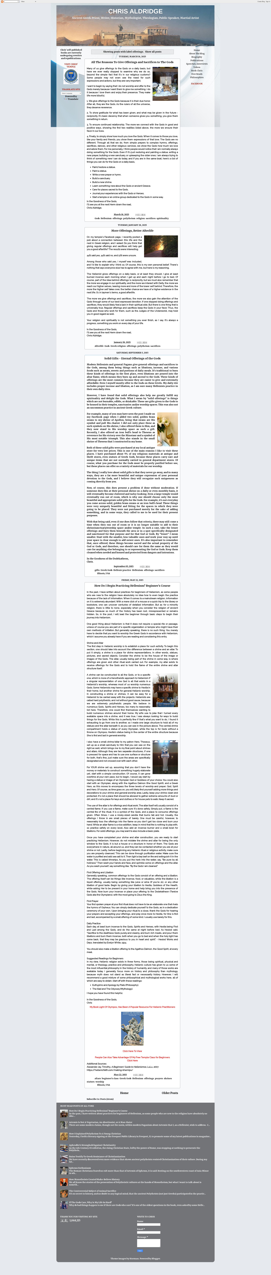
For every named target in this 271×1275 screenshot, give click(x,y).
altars (98, 1078)
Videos (196, 67)
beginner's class (110, 1078)
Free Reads (196, 74)
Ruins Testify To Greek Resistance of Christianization (97, 1156)
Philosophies (197, 77)
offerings (117, 218)
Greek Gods (106, 570)
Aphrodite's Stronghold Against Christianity (92, 1145)
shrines (168, 1078)
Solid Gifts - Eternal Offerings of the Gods (132, 358)
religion (140, 218)
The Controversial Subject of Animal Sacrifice (92, 1191)
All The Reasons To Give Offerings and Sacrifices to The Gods (132, 62)
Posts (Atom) (107, 1099)
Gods (97, 218)
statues (91, 1081)
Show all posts (153, 51)
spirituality (163, 218)
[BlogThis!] (138, 215)
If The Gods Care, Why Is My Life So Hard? (90, 1202)
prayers (159, 1078)
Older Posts (170, 1093)
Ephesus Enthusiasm (80, 1168)
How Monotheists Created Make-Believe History (94, 1179)
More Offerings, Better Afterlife (132, 230)
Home (124, 1093)
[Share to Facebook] (142, 215)
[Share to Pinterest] (144, 215)
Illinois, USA (103, 573)
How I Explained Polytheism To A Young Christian (95, 1133)
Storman (134, 1258)
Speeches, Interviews (197, 64)
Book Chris (197, 70)
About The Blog (197, 53)
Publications (196, 60)
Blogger (156, 1258)
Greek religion (118, 346)
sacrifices (151, 218)
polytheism (129, 218)
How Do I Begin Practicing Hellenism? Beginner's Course (132, 585)
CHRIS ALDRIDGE (135, 11)
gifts (97, 570)
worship (99, 1081)
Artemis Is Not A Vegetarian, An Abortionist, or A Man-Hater (100, 1122)
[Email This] (136, 215)
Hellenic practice (122, 570)
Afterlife (99, 346)
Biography (196, 57)
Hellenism (106, 218)
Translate (73, 99)
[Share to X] (140, 215)
